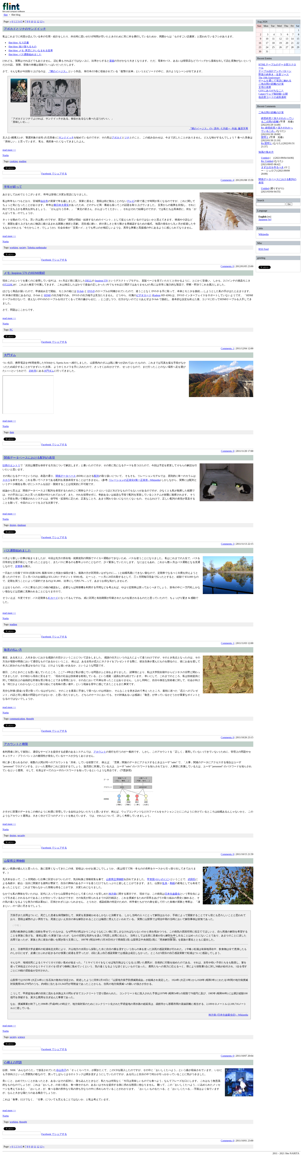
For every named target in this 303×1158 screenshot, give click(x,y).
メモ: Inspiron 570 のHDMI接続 (24, 273)
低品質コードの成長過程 (272, 97)
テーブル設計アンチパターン (274, 71)
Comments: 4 (227, 180)
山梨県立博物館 (14, 860)
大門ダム (10, 355)
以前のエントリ (11, 465)
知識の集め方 (266, 152)
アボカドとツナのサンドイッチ (25, 28)
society (22, 247)
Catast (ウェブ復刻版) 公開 (273, 94)
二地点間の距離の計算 (271, 84)
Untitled (265, 158)
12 (38, 21)
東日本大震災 (61, 205)
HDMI (47, 295)
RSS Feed (263, 249)
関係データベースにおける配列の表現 (29, 457)
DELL (88, 280)
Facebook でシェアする (54, 173)
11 (35, 21)
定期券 (19, 566)
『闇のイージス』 (58, 71)
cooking (14, 161)
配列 (96, 476)
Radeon (156, 295)
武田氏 (191, 879)
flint (6, 14)
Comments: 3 (227, 544)
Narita (6, 155)
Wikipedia (263, 234)
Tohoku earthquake (37, 247)
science (21, 1037)
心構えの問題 (13, 1062)
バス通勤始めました (17, 550)
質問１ (265, 137)
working (14, 247)
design (13, 525)
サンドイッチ (66, 137)
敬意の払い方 (13, 649)
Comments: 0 (227, 266)
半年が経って (13, 186)
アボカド (117, 137)
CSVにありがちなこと (271, 90)
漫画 (111, 60)
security (21, 835)
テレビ (130, 201)
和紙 (172, 883)
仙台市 (44, 201)
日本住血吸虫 (172, 893)
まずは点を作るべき (272, 167)
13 (41, 21)
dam (12, 432)
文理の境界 (264, 87)
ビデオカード (143, 295)
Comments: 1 (227, 348)
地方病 (112, 893)
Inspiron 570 (101, 280)
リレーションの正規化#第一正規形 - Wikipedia (134, 480)
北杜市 (32, 370)
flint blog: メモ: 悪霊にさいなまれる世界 (31, 50)
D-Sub (80, 291)
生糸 (164, 883)
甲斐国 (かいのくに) (158, 879)
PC (11, 329)
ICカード (53, 598)
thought (30, 718)
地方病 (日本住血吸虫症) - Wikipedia (228, 1014)
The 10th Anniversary (269, 77)
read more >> (9, 150)
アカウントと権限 (16, 744)
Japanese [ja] (264, 219)
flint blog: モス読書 (19, 42)
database (21, 525)
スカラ (6, 480)
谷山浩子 (61, 1070)
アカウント (99, 751)
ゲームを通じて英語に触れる (274, 80)
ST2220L (8, 284)
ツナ (126, 137)
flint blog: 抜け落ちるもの (22, 46)
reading (22, 161)
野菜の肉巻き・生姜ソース (273, 74)
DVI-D (91, 291)
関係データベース (66, 476)
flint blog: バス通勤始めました (25, 54)
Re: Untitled (267, 161)
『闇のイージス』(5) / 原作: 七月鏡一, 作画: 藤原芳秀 (218, 128)
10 (32, 21)
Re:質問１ (266, 143)
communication (17, 718)
